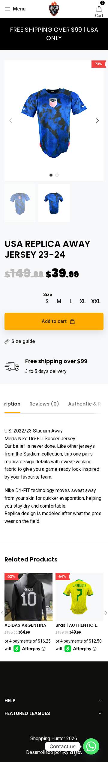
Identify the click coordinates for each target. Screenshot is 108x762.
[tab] (44, 404)
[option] (51, 175)
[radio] (47, 301)
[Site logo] (54, 8)
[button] (10, 121)
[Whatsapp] (91, 746)
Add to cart (54, 321)
